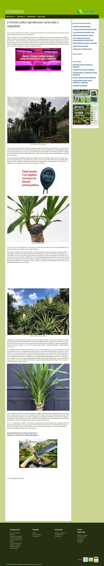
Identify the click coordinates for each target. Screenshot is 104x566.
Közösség (59, 529)
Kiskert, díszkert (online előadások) (84, 77)
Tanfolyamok (15, 529)
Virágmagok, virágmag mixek (82, 49)
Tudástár (20, 16)
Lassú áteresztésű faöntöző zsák (83, 32)
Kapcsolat (41, 16)
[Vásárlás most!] (38, 453)
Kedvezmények (14, 548)
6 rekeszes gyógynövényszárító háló (85, 29)
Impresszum (80, 538)
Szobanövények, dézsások (17, 478)
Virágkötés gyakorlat (15, 546)
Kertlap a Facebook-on (60, 532)
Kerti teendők (35, 536)
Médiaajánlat (80, 540)
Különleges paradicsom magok (83, 35)
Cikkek (34, 532)
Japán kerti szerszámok (80, 46)
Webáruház (31, 16)
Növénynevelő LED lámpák (81, 26)
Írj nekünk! (79, 542)
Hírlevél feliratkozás (31, 435)
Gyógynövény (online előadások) (83, 70)
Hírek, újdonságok (36, 534)
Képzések (9, 16)
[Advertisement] (52, 3)
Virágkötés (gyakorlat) (80, 85)
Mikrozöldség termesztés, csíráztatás (85, 43)
